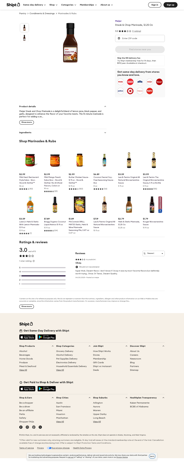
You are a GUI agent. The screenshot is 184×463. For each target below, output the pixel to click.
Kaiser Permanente (139, 403)
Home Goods (26, 359)
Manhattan (62, 418)
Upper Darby (100, 414)
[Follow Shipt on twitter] (40, 427)
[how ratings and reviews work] (34, 261)
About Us (134, 351)
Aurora (96, 407)
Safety (22, 418)
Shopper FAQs (26, 422)
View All (23, 370)
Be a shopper (26, 403)
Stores (96, 355)
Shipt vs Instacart (102, 366)
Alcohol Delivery (64, 355)
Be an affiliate (26, 410)
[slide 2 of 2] (24, 38)
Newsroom (135, 359)
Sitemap (134, 370)
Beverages (24, 355)
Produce (23, 362)
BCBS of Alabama (139, 407)
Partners (134, 366)
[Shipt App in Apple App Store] (27, 337)
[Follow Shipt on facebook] (20, 427)
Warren (97, 410)
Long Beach (99, 418)
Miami (59, 410)
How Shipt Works (102, 351)
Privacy (40, 448)
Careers (134, 355)
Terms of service (26, 448)
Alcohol (23, 351)
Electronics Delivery (66, 362)
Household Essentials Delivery (71, 366)
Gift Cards (98, 362)
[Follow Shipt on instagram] (27, 427)
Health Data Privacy (82, 448)
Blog (132, 362)
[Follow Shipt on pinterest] (33, 427)
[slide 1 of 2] (24, 28)
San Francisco (63, 407)
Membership (99, 359)
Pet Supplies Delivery (66, 359)
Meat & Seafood (27, 366)
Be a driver (24, 407)
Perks (22, 414)
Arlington (98, 403)
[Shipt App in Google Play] (47, 337)
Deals (96, 370)
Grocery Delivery (64, 351)
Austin (59, 403)
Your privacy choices (60, 448)
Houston (60, 414)
